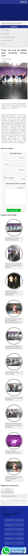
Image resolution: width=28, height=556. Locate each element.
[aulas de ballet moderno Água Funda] (14, 440)
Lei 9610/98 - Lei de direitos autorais (7, 504)
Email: (7, 164)
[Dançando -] (14, 9)
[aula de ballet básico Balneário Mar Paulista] (14, 335)
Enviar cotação (14, 210)
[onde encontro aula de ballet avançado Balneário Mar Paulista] (14, 308)
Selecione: (8, 489)
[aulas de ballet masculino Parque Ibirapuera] (14, 280)
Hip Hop (4, 44)
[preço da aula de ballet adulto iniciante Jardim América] (14, 253)
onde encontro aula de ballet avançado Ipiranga (13, 478)
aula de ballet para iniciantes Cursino (12, 239)
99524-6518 (6, 515)
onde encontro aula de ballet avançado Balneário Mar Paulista (13, 320)
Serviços (14, 27)
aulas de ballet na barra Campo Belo (13, 398)
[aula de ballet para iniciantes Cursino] (14, 227)
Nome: (22, 157)
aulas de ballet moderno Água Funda (12, 452)
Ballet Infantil (6, 33)
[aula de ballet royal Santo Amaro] (14, 361)
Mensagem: (20, 187)
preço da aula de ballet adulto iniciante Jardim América (13, 265)
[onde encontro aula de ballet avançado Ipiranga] (14, 466)
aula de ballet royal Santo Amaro (12, 373)
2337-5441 (6, 514)
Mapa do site (14, 543)
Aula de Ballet (6, 30)
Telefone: (21, 170)
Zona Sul (8, 492)
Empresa (14, 524)
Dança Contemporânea (8, 37)
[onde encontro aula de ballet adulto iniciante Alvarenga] (14, 413)
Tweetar (4, 61)
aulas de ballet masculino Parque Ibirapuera (11, 293)
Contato (14, 538)
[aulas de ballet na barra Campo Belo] (14, 387)
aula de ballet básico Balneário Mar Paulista (13, 347)
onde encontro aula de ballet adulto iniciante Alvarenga (13, 425)
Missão (14, 529)
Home (14, 520)
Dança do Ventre (6, 40)
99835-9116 (15, 514)
